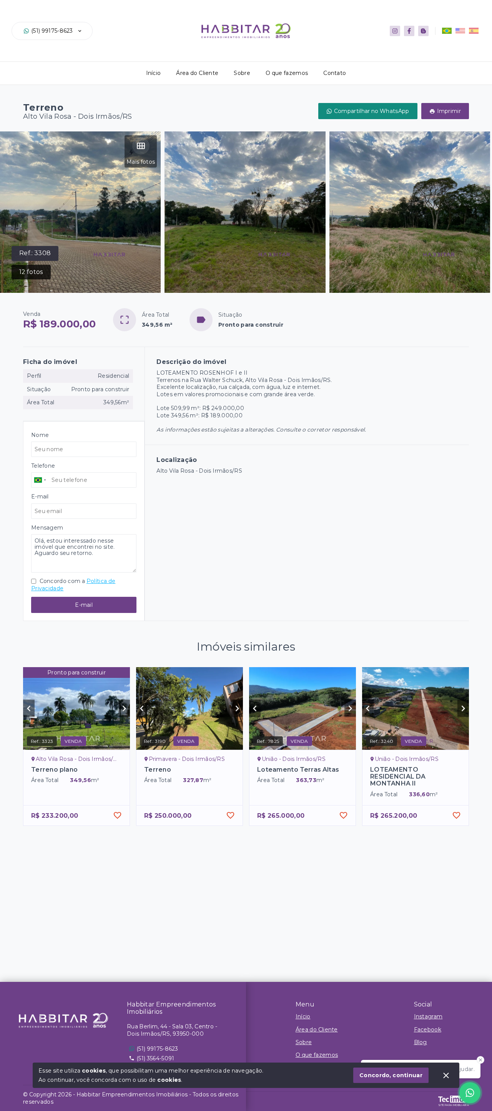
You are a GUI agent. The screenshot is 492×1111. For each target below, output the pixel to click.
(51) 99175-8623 (52, 30)
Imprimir (449, 111)
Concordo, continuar (390, 1075)
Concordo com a (73, 584)
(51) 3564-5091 (155, 1058)
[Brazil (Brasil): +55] (40, 480)
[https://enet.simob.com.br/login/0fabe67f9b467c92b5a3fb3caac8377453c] (423, 31)
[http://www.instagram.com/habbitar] (395, 31)
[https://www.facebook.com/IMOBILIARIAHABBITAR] (409, 31)
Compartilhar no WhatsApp (371, 111)
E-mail (84, 604)
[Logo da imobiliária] (63, 1020)
